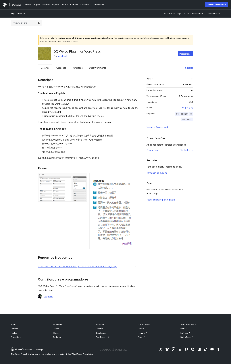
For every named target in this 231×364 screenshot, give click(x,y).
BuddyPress (186, 337)
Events (141, 329)
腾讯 (177, 114)
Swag (141, 337)
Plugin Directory (18, 13)
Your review (152, 150)
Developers (101, 333)
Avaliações (61, 67)
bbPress (185, 333)
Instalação (77, 67)
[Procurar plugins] (39, 23)
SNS (183, 119)
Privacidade (16, 337)
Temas (56, 329)
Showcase (57, 324)
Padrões (57, 337)
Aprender (100, 324)
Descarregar (185, 54)
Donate (142, 333)
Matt (183, 329)
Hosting (14, 333)
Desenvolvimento (97, 67)
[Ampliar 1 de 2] (83, 176)
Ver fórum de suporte (157, 173)
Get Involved (144, 324)
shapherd (62, 56)
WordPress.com (188, 324)
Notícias (14, 329)
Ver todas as (186, 150)
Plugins (56, 333)
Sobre (13, 324)
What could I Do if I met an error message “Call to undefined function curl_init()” (77, 266)
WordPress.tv (103, 337)
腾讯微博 (184, 114)
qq (191, 114)
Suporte (189, 67)
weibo (189, 119)
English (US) (187, 108)
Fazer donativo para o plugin (161, 199)
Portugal (39, 350)
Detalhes (45, 67)
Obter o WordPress (216, 4)
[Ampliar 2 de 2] (135, 176)
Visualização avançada (158, 127)
